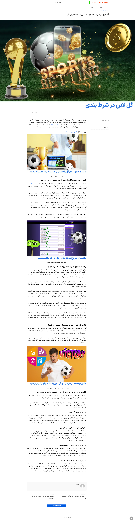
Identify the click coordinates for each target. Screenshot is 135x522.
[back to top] (131, 518)
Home (107, 7)
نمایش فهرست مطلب (71, 131)
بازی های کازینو (105, 10)
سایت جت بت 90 (55, 124)
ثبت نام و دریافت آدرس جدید (99, 2)
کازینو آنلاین (32, 183)
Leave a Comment (56, 505)
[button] (56, 154)
